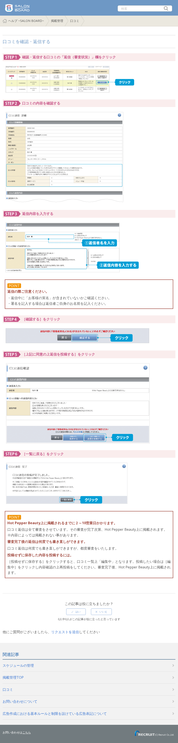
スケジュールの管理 (18, 665)
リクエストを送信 (65, 631)
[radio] (76, 611)
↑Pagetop (168, 730)
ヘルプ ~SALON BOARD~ (26, 21)
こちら (26, 732)
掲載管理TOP (13, 677)
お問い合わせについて (20, 701)
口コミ (74, 21)
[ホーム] (17, 5)
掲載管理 (57, 21)
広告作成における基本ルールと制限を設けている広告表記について (55, 713)
